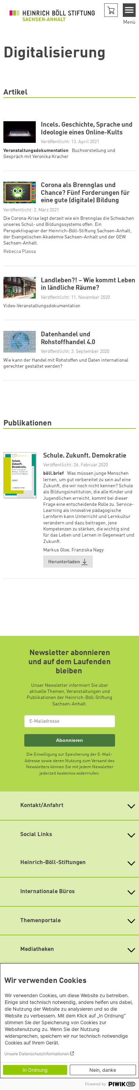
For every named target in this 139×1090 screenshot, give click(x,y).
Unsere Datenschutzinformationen (36, 1053)
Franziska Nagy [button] (88, 550)
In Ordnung (35, 1070)
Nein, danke (102, 1070)
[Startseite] (52, 15)
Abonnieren (69, 740)
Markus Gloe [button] (56, 550)
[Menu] (129, 10)
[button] (111, 10)
